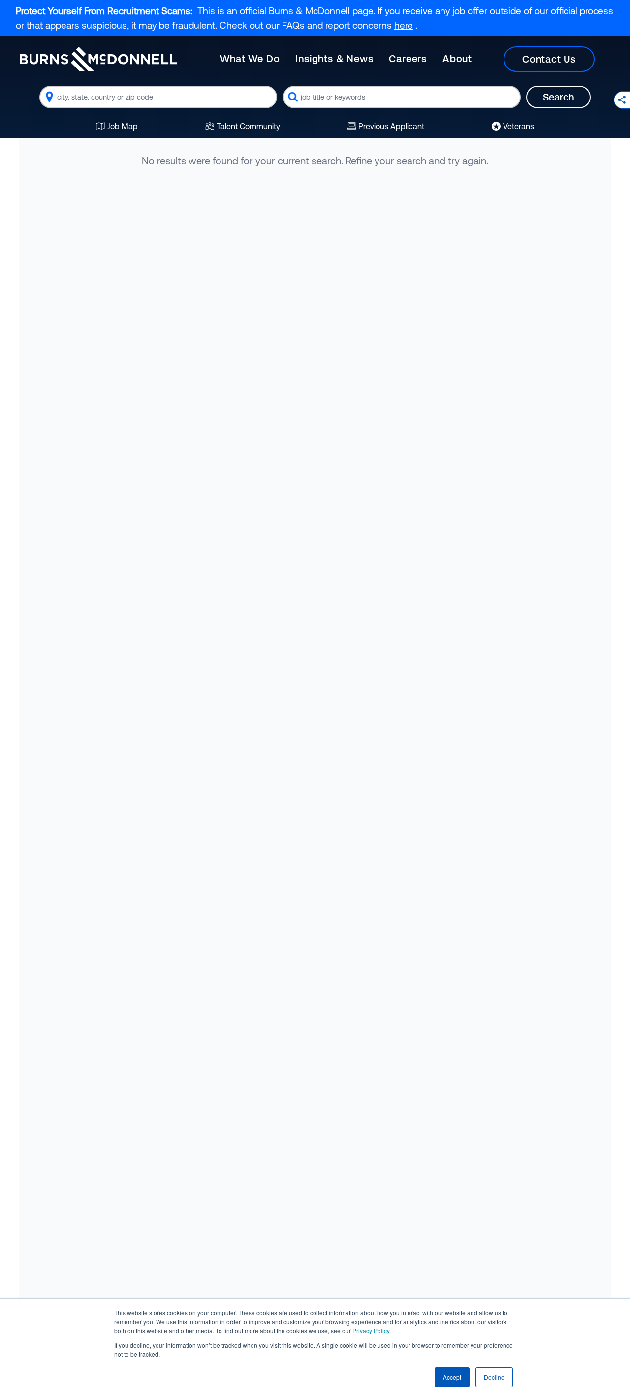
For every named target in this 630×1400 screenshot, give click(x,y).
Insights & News (334, 58)
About (457, 58)
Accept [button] (452, 1377)
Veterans (518, 126)
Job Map (122, 126)
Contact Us (549, 59)
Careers (408, 58)
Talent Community (248, 126)
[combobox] (158, 97)
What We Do (250, 58)
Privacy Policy (370, 1330)
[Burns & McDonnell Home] (98, 59)
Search (558, 96)
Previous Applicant (391, 126)
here (403, 25)
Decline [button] (494, 1377)
